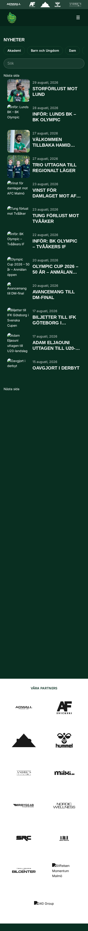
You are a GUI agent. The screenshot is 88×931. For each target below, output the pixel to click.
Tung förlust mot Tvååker (55, 218)
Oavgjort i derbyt (55, 367)
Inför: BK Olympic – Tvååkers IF (54, 243)
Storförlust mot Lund (54, 91)
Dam (72, 50)
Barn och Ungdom (45, 50)
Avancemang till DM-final (53, 294)
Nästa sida (11, 75)
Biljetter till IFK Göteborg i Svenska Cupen (54, 320)
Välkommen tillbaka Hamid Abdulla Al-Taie (52, 142)
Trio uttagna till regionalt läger (54, 167)
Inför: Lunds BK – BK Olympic (54, 117)
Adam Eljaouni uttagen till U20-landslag (53, 345)
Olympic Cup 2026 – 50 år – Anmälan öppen (55, 269)
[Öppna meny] (78, 17)
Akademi (14, 50)
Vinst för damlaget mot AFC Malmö (55, 193)
